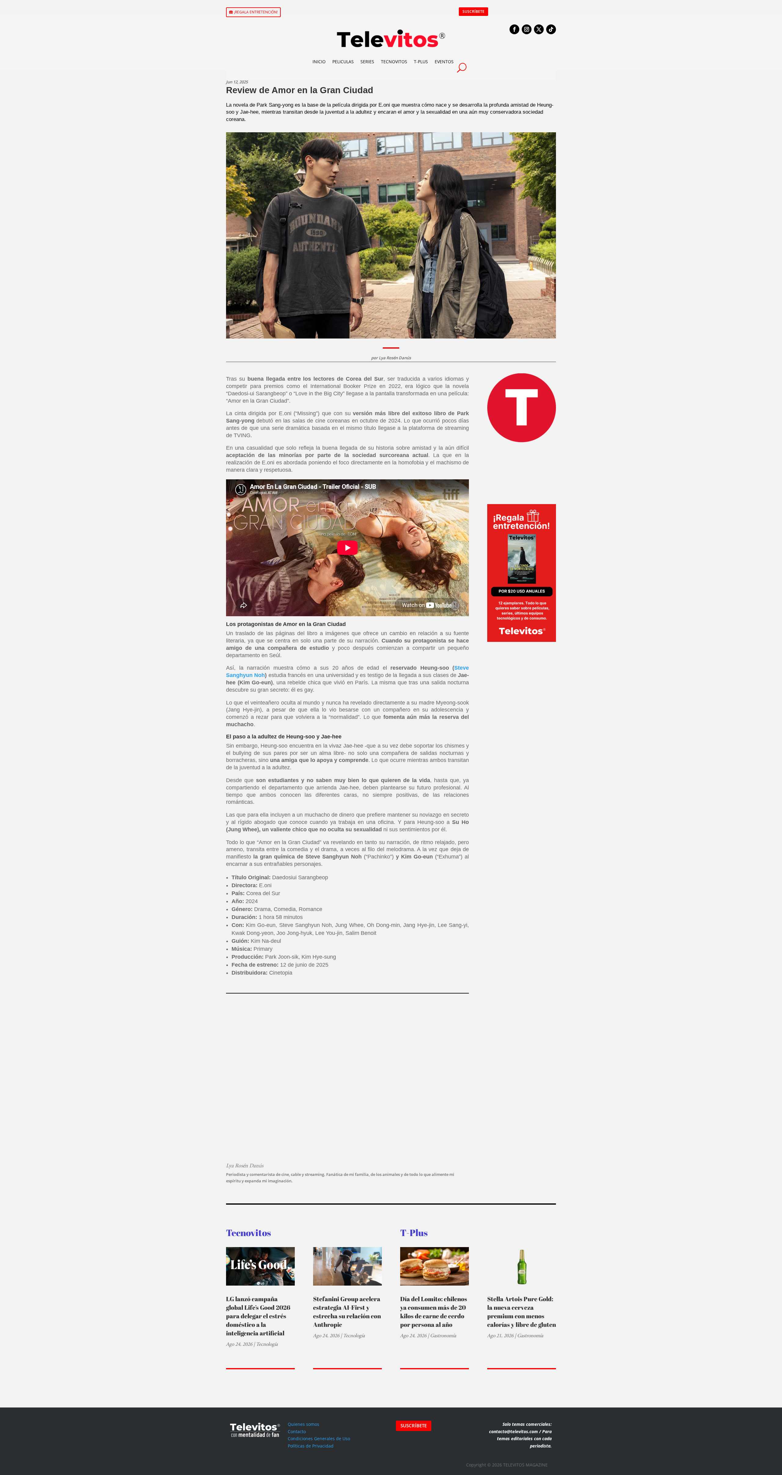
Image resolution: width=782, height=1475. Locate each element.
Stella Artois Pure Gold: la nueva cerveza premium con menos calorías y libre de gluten (521, 1312)
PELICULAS (343, 61)
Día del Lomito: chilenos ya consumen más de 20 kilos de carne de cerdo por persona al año (433, 1312)
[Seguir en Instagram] (527, 29)
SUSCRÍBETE (473, 11)
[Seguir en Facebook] (514, 29)
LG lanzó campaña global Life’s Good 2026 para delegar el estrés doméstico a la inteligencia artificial (258, 1316)
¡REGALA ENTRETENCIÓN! (256, 12)
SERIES (367, 61)
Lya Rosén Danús (395, 358)
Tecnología (267, 1344)
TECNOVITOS (394, 61)
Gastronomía (443, 1335)
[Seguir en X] (539, 29)
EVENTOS (444, 61)
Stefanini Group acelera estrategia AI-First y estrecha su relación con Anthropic (347, 1312)
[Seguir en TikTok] (551, 29)
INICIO (319, 61)
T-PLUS (421, 61)
